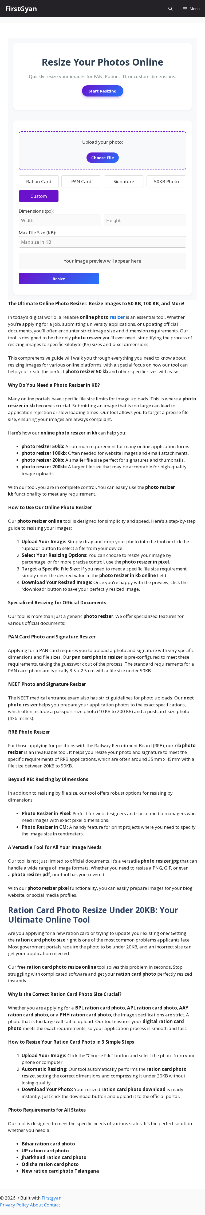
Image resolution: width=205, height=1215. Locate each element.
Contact (52, 1205)
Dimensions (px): (36, 211)
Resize (59, 278)
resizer (117, 317)
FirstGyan (21, 8)
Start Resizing (103, 91)
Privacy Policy (14, 1205)
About (36, 1205)
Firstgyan (51, 1198)
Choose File (102, 157)
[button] (170, 8)
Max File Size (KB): (37, 233)
